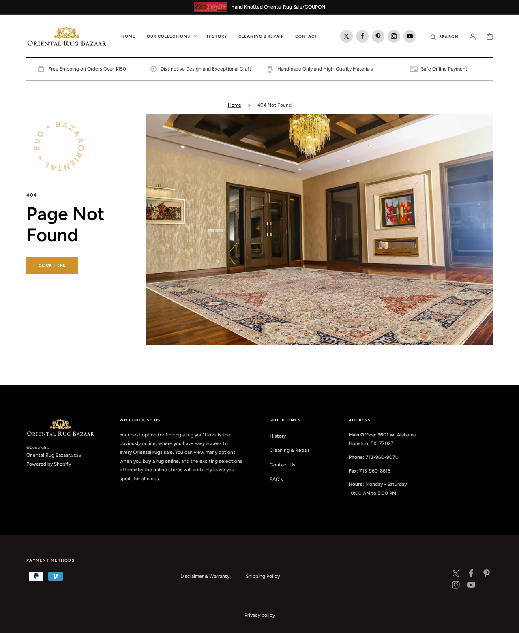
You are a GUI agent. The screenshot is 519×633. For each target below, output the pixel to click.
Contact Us (282, 465)
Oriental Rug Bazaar (48, 455)
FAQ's (276, 479)
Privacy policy (259, 615)
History (278, 436)
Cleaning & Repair (289, 450)
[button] (444, 36)
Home (234, 105)
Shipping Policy (263, 576)
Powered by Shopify (48, 464)
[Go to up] (508, 622)
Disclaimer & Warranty (204, 576)
